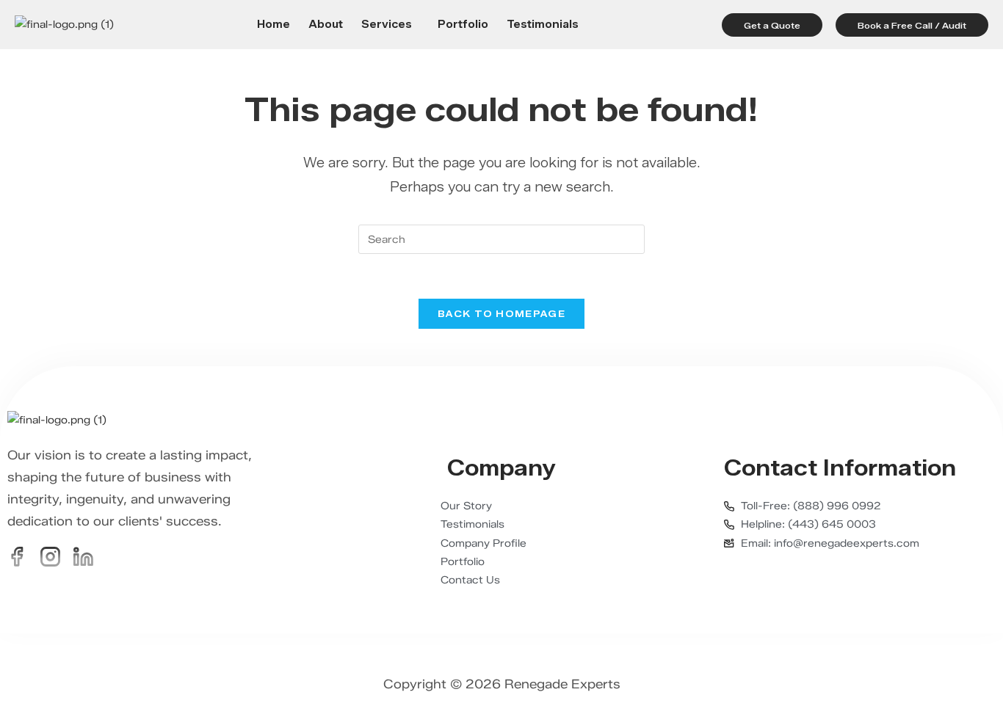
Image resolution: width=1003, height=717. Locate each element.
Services (386, 25)
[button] (390, 25)
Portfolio (463, 25)
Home (273, 25)
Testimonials (543, 25)
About (325, 25)
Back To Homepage (501, 313)
